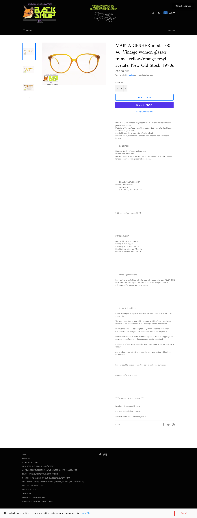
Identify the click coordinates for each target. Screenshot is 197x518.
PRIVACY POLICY (29, 489)
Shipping (130, 75)
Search (25, 454)
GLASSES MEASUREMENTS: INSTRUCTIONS (40, 474)
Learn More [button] (86, 513)
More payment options (144, 112)
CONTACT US (27, 493)
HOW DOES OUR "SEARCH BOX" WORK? (38, 466)
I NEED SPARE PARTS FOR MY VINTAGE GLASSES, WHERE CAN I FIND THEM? (53, 482)
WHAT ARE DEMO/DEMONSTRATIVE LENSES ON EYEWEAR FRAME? (49, 470)
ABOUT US (26, 458)
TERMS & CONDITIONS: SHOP (34, 497)
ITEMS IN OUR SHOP (30, 462)
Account (171, 30)
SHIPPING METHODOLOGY (32, 486)
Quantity (119, 82)
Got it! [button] (184, 513)
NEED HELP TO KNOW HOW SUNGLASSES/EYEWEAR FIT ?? (46, 478)
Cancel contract (183, 6)
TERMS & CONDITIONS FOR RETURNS (37, 501)
